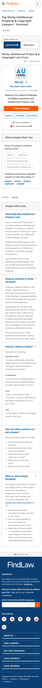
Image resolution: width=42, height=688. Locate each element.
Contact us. (28, 584)
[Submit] (37, 604)
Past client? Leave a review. (21, 86)
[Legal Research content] (37, 658)
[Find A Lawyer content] (37, 643)
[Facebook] (4, 619)
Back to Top (22, 554)
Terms (4, 679)
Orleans (18, 181)
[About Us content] (37, 635)
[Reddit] (36, 619)
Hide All (15, 197)
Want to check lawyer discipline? (16, 477)
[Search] (37, 3)
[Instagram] (28, 619)
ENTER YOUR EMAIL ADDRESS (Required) (18, 600)
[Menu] (3, 3)
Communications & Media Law (19, 167)
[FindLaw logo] (13, 4)
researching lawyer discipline (18, 502)
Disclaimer (24, 679)
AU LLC (19, 81)
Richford (27, 181)
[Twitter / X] (20, 619)
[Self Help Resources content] (37, 650)
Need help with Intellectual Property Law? (19, 215)
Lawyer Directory (8, 11)
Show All (5, 197)
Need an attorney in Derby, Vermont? (19, 280)
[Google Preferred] (4, 627)
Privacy (14, 679)
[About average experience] (31, 126)
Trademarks (22, 155)
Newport (8, 181)
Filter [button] (7, 30)
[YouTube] (12, 619)
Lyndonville (9, 184)
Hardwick (20, 184)
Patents (10, 155)
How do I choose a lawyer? (19, 346)
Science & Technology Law (17, 161)
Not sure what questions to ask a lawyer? (19, 430)
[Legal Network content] (37, 666)
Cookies (7, 681)
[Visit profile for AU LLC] (21, 73)
